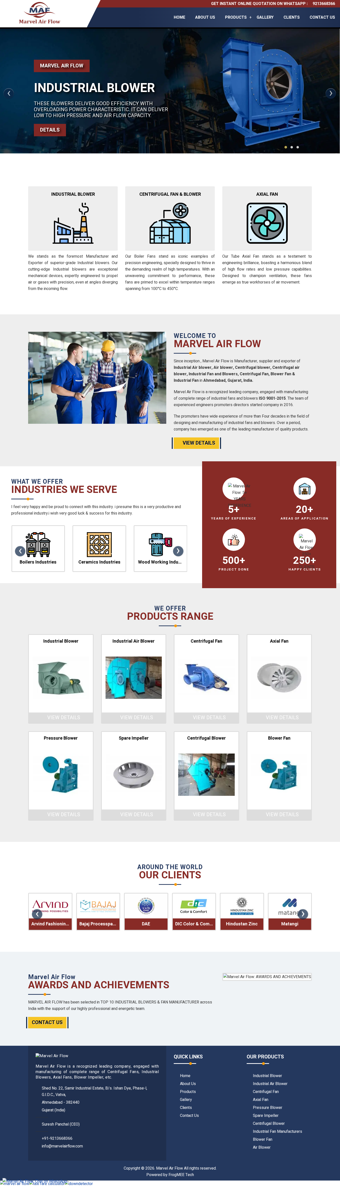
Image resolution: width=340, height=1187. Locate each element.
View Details (198, 443)
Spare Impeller (266, 1116)
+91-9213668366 (57, 1138)
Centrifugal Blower (269, 1124)
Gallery (265, 17)
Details (50, 130)
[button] (286, 147)
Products (236, 17)
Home (179, 17)
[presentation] (8, 93)
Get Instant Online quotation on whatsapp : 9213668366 (273, 4)
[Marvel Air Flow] (39, 13)
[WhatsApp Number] (34, 1181)
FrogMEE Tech (181, 1175)
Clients (291, 17)
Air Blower (262, 1147)
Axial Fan (260, 1100)
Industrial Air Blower (270, 1084)
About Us (205, 17)
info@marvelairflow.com (62, 1146)
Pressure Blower (267, 1108)
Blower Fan (262, 1139)
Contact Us (322, 17)
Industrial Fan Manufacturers (277, 1132)
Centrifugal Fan (266, 1092)
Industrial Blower (267, 1076)
